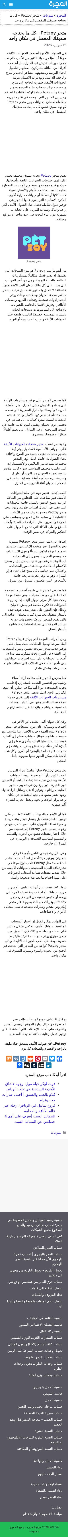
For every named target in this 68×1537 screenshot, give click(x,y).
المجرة (61, 15)
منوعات (48, 15)
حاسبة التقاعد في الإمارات (45, 1318)
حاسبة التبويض (53, 1393)
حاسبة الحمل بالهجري (48, 1387)
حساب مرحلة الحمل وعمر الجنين (40, 1406)
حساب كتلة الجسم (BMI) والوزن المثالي (35, 1344)
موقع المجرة (34, 1527)
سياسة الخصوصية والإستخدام (43, 1514)
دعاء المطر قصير (51, 1497)
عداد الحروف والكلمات (47, 1295)
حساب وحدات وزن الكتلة (46, 1375)
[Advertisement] (34, 144)
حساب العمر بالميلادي (48, 1247)
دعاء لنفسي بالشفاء (49, 1490)
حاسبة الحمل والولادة (48, 1461)
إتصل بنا (57, 1507)
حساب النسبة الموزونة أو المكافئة (40, 1449)
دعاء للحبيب (55, 1467)
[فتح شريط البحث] (4, 4)
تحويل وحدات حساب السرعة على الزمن (35, 1350)
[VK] (16, 1059)
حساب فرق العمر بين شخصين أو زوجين (35, 1282)
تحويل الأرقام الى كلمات (46, 1288)
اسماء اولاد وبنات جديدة (47, 1484)
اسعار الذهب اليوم (50, 1474)
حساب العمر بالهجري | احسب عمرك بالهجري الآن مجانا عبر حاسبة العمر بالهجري (38, 1259)
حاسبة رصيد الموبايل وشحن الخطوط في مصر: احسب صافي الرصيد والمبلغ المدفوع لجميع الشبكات (35, 1225)
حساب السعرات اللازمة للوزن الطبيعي (37, 1337)
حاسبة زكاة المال (51, 1331)
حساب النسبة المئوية (49, 1431)
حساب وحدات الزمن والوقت (43, 1357)
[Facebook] (59, 1059)
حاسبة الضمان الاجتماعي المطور (41, 1324)
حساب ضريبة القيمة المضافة (43, 1413)
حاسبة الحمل (54, 1400)
